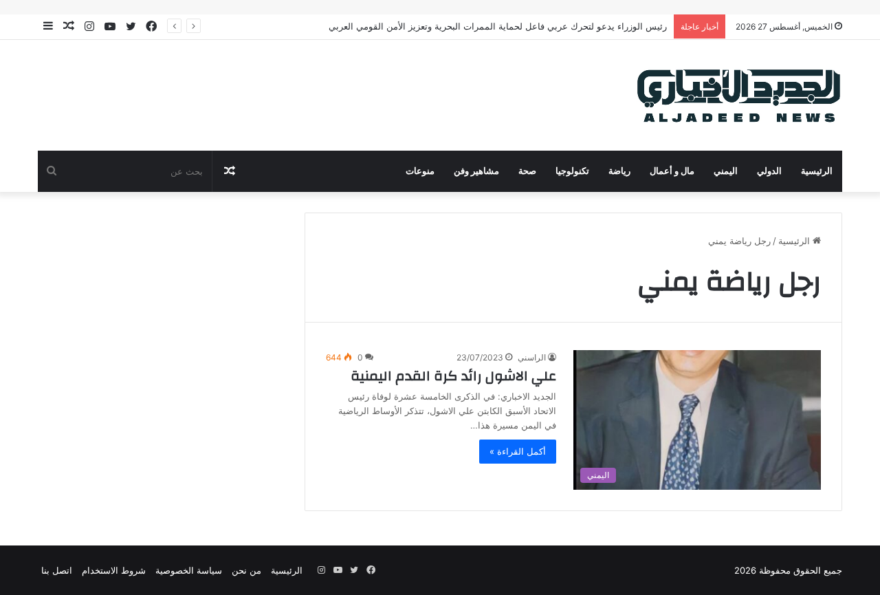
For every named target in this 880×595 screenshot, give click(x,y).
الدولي (769, 171)
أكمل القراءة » (518, 451)
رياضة (619, 171)
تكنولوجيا (572, 171)
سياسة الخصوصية (188, 570)
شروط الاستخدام (114, 570)
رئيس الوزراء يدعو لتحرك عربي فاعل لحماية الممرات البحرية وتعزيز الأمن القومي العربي (498, 26)
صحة (527, 171)
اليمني (726, 171)
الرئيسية (817, 171)
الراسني (532, 357)
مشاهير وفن (476, 171)
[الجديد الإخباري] (739, 95)
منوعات (420, 171)
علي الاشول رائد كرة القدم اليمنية (453, 376)
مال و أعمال (672, 171)
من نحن (246, 570)
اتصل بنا (56, 570)
